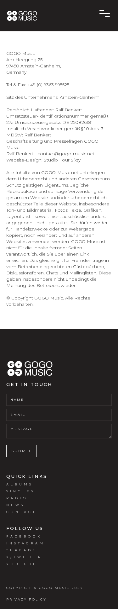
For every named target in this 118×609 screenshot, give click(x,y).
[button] (104, 13)
